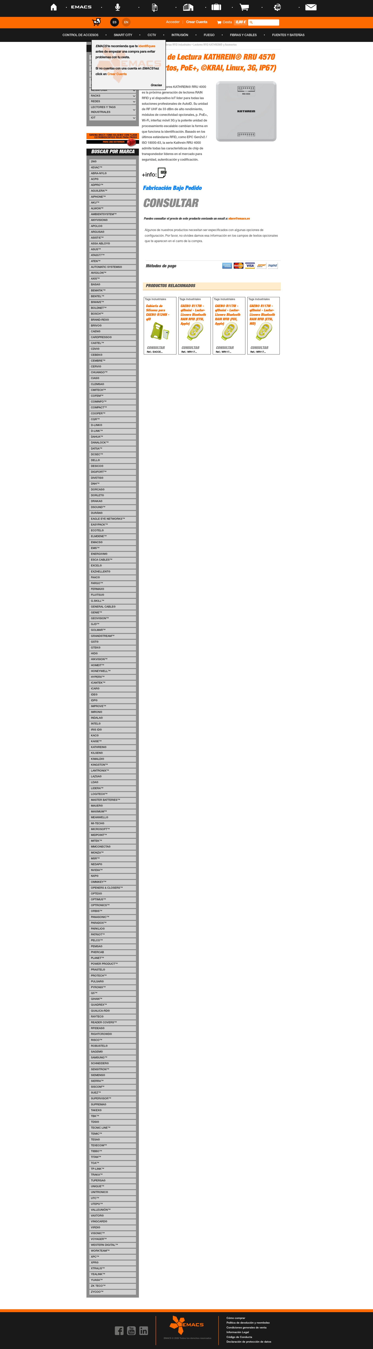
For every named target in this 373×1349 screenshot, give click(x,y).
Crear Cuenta (117, 74)
